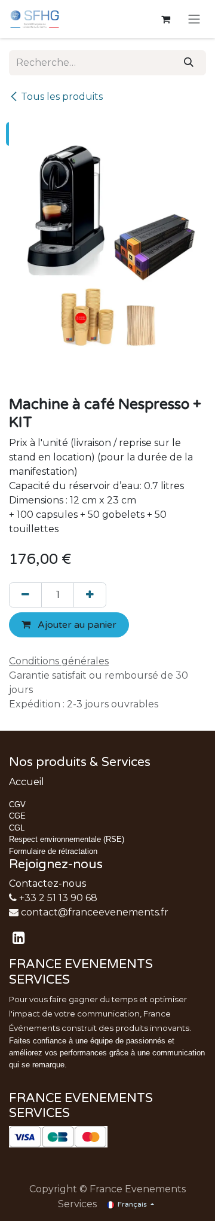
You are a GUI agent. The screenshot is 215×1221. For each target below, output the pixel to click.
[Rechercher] (188, 62)
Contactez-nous (47, 883)
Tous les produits (62, 96)
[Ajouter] (89, 595)
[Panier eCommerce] (165, 19)
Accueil (26, 781)
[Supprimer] (25, 595)
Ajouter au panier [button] (75, 625)
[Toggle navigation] (194, 19)
